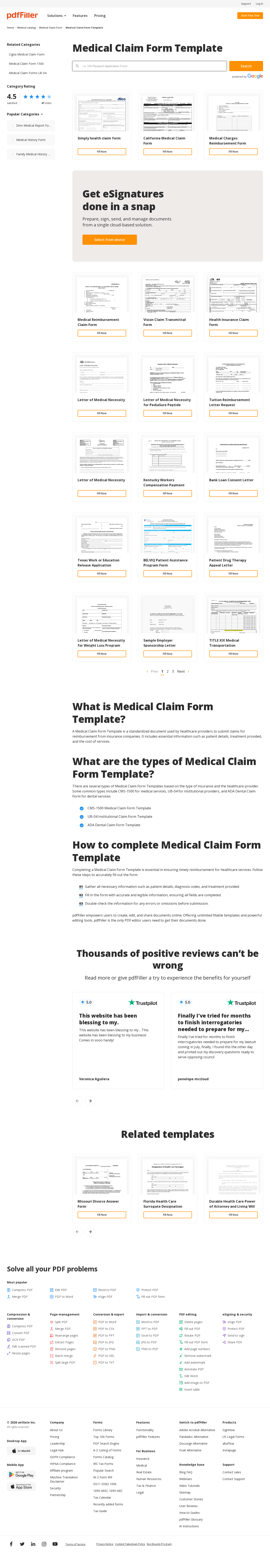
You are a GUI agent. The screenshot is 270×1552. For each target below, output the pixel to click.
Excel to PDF (150, 1335)
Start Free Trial (250, 15)
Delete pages (193, 1322)
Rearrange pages (66, 1335)
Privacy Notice (104, 1544)
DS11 (97, 1484)
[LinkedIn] (33, 1544)
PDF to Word (64, 1297)
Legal (140, 1492)
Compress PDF (22, 1290)
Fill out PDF (192, 1329)
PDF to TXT (106, 1362)
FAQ (189, 1472)
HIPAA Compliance (63, 1464)
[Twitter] (22, 1544)
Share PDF (235, 1342)
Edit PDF (61, 1290)
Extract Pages (64, 1342)
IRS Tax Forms (103, 1464)
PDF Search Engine (106, 1443)
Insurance (143, 1459)
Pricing (54, 1437)
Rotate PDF (192, 1335)
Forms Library (102, 1430)
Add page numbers (197, 1349)
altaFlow (228, 1443)
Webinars (185, 1479)
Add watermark (194, 1362)
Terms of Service (75, 1544)
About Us (56, 1430)
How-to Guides (189, 1513)
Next (181, 671)
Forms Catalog (103, 1457)
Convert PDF (21, 1333)
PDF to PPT (106, 1335)
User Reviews (188, 1506)
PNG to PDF (149, 1349)
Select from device (109, 239)
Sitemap (184, 1492)
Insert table (192, 1389)
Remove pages (65, 1349)
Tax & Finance (146, 1486)
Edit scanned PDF (24, 1346)
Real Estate (144, 1472)
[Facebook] (11, 1544)
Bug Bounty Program (159, 1544)
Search (246, 66)
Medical (141, 1465)
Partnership (58, 1495)
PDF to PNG (106, 1349)
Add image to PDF (196, 1383)
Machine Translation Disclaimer (64, 1479)
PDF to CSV (106, 1329)
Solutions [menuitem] (55, 15)
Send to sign (236, 1335)
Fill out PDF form (153, 1297)
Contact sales (232, 1472)
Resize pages (21, 1353)
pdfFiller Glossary (191, 1519)
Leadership (57, 1443)
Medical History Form (31, 140)
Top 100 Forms (103, 1437)
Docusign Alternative (193, 1443)
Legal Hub (57, 1450)
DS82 (105, 1484)
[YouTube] (55, 1544)
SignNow (229, 1430)
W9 (110, 1477)
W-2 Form (100, 1477)
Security (55, 1488)
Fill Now (102, 151)
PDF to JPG (106, 1342)
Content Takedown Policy (130, 1544)
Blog (182, 1472)
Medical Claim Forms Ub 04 (27, 73)
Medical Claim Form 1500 (26, 64)
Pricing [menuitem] (99, 15)
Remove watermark (197, 1356)
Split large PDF (65, 1362)
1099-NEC (116, 1491)
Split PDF (61, 1322)
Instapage (229, 1450)
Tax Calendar (102, 1497)
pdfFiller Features (148, 1437)
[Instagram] (44, 1544)
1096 (113, 1484)
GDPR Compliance (62, 1457)
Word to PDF (107, 1290)
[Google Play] (21, 1474)
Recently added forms (108, 1504)
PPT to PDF (149, 1329)
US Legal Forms (233, 1437)
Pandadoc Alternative (193, 1437)
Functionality (145, 1430)
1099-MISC (100, 1491)
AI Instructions (189, 1526)
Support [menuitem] (246, 3)
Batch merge (64, 1356)
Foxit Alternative (190, 1450)
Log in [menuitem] (259, 3)
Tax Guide (100, 1511)
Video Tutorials (189, 1486)
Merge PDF (20, 1297)
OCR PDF (18, 1340)
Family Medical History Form (35, 154)
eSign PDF (105, 1297)
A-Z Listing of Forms (107, 1450)
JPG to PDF (149, 1342)
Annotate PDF (194, 1369)
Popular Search (103, 1470)
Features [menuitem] (80, 15)
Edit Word (191, 1376)
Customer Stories (191, 1499)
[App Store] (21, 1486)
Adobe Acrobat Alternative (197, 1430)
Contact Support (234, 1479)
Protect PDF (149, 1290)
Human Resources (148, 1479)
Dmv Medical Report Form (34, 125)
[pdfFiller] (22, 15)
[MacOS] (21, 1451)
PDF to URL (106, 1356)
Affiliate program (61, 1470)
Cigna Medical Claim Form (27, 54)
